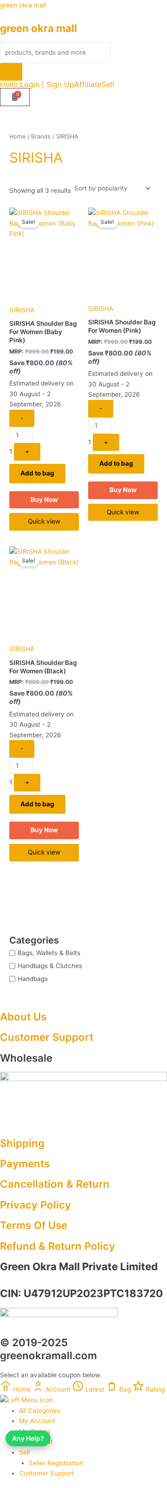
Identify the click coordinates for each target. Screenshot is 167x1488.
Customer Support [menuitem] (46, 1473)
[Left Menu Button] (26, 1399)
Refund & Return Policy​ (57, 1246)
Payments (25, 1163)
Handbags (33, 978)
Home (17, 136)
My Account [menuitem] (37, 1421)
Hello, (10, 84)
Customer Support (46, 1037)
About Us (23, 1016)
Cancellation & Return (54, 1184)
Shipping (22, 1143)
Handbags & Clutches (50, 965)
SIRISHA (21, 310)
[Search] (11, 72)
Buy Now (44, 499)
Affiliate (88, 84)
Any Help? (28, 1438)
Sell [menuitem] (24, 1452)
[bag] (15, 97)
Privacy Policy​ (35, 1204)
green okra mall (23, 5)
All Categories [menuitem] (39, 1410)
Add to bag (37, 473)
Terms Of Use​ (33, 1225)
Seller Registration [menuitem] (56, 1463)
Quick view (44, 521)
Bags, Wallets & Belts (49, 952)
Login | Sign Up (47, 84)
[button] (110, 84)
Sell (108, 84)
